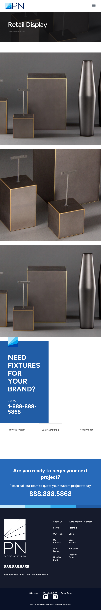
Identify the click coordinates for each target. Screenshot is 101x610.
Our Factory (57, 549)
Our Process (57, 541)
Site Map (33, 593)
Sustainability (75, 521)
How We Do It (57, 558)
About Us (57, 521)
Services (57, 527)
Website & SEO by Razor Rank (57, 593)
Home (10, 31)
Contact (88, 521)
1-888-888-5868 (22, 409)
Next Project (86, 429)
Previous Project (16, 429)
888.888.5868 (16, 566)
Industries (73, 548)
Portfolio (73, 527)
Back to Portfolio (50, 429)
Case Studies (72, 541)
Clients (72, 533)
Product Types (73, 556)
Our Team (57, 533)
